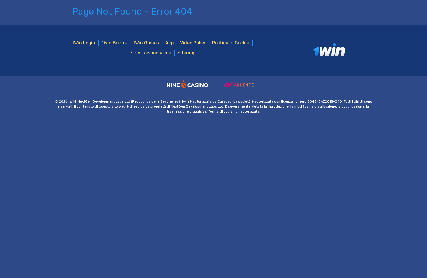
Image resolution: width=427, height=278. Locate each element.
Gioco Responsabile (150, 53)
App (169, 43)
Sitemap (186, 53)
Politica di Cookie (230, 43)
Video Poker (193, 43)
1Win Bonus (114, 43)
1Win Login (83, 43)
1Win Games (146, 43)
